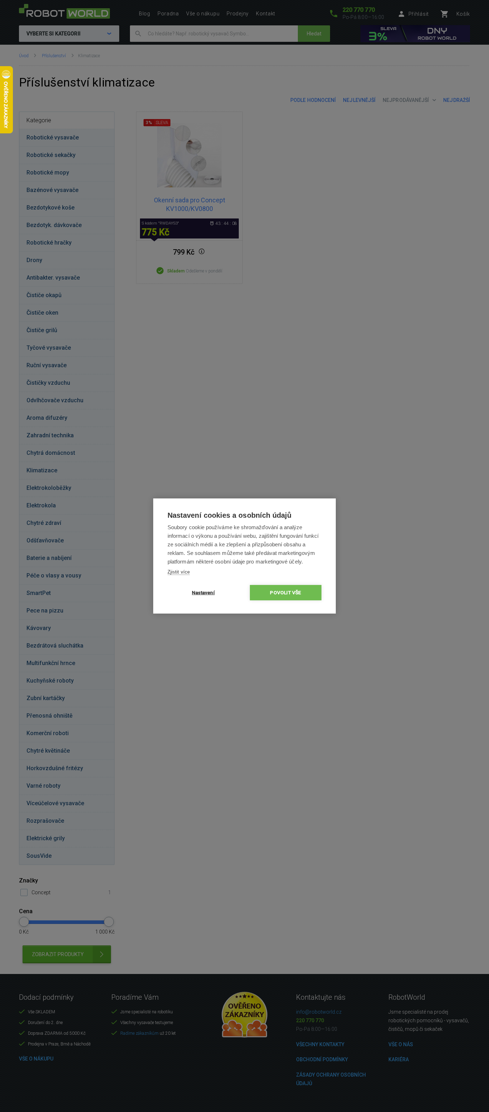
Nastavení (203, 592)
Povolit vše (285, 592)
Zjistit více (179, 572)
